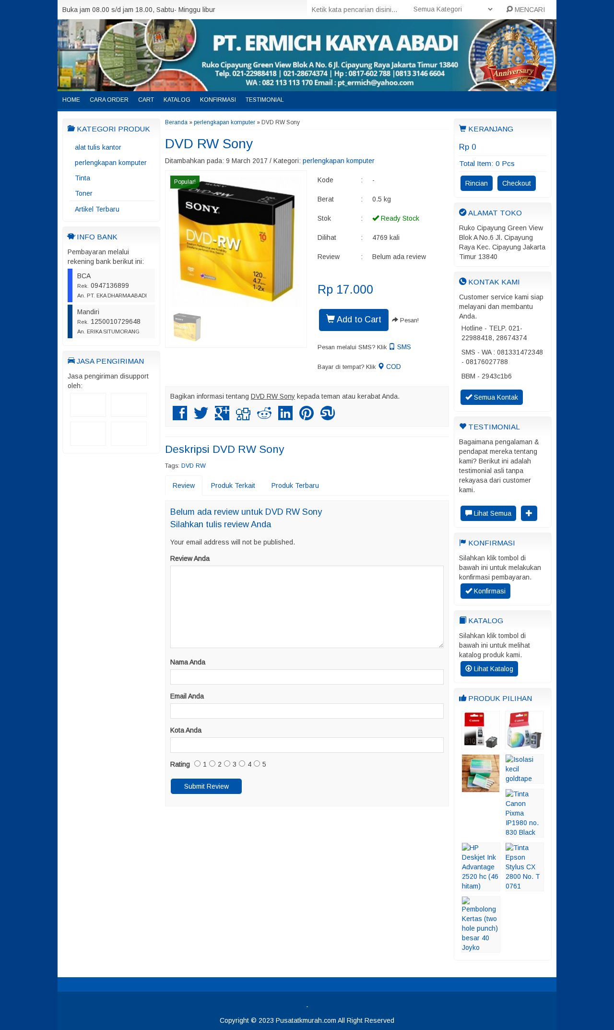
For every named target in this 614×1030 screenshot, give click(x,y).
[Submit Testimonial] (529, 513)
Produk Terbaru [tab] (295, 485)
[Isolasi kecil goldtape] (524, 779)
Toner (84, 193)
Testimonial (265, 99)
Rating (180, 764)
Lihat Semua (491, 513)
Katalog (177, 99)
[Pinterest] (306, 417)
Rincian (476, 183)
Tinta (82, 178)
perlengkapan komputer (111, 162)
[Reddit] (264, 417)
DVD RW (193, 465)
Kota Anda (185, 730)
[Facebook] (179, 417)
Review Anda (190, 558)
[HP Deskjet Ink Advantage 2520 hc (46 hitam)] (480, 886)
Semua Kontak (495, 397)
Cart (146, 99)
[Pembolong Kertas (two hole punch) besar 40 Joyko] (480, 948)
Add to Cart (358, 319)
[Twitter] (201, 417)
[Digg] (243, 417)
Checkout (516, 183)
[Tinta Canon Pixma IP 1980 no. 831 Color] (524, 833)
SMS (403, 347)
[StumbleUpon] (327, 417)
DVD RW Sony (209, 143)
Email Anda (187, 696)
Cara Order (109, 99)
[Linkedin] (285, 417)
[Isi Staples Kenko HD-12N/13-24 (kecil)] (480, 788)
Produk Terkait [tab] (233, 485)
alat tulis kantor (98, 147)
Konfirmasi (218, 99)
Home (71, 99)
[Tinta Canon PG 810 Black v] (480, 744)
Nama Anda (187, 662)
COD (392, 366)
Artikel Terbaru (97, 209)
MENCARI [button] (529, 9)
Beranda (176, 122)
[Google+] (222, 417)
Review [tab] (184, 485)
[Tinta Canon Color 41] (524, 744)
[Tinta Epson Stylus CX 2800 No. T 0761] (524, 886)
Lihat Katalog (492, 669)
